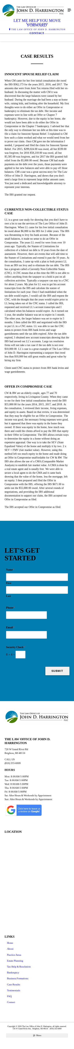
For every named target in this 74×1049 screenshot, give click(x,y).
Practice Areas (14, 954)
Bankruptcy (13, 972)
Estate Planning (15, 960)
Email (10, 627)
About (10, 948)
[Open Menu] (69, 10)
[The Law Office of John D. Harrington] (33, 10)
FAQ (9, 996)
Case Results (13, 984)
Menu (38, 1035)
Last (8, 596)
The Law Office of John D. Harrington (38, 29)
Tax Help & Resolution (19, 966)
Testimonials (13, 990)
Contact (11, 1002)
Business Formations (17, 978)
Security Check (15, 647)
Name (10, 569)
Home (10, 942)
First (8, 583)
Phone (10, 607)
